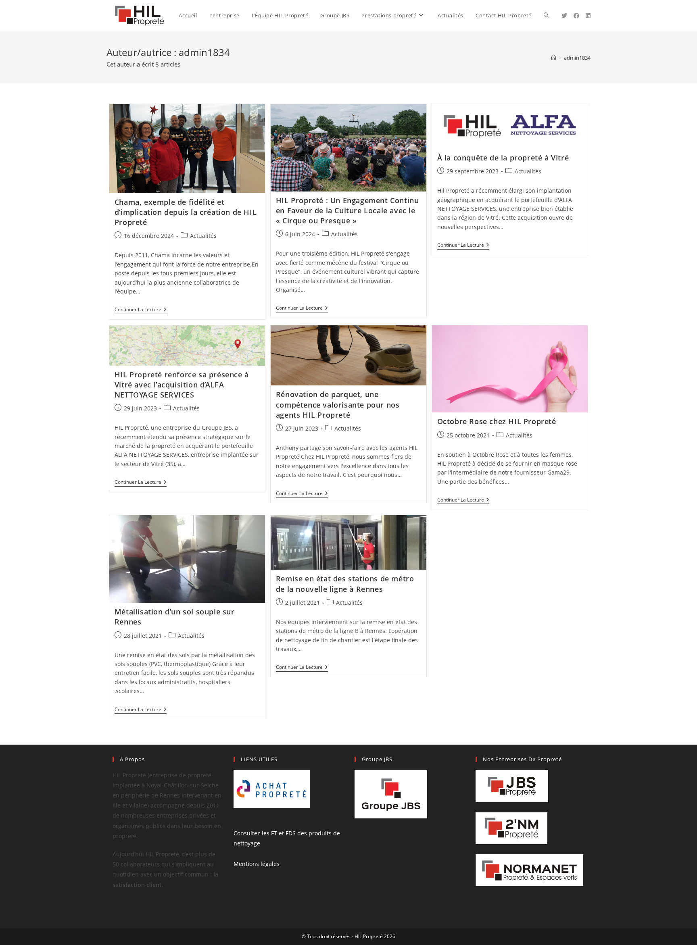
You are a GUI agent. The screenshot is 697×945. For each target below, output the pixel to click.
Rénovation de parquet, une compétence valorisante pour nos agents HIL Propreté (338, 404)
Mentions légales (257, 864)
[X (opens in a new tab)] (564, 16)
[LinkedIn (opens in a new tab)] (588, 16)
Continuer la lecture (141, 310)
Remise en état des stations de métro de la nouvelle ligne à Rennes (345, 583)
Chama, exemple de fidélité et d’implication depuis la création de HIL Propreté (186, 212)
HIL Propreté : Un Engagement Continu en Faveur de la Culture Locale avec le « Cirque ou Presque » (347, 210)
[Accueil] (553, 57)
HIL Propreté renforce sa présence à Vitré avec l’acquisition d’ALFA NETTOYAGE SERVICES (182, 385)
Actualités (203, 235)
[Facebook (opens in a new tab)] (576, 16)
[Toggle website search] (546, 15)
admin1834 (577, 57)
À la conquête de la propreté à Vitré (503, 157)
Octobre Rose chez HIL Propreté (496, 421)
